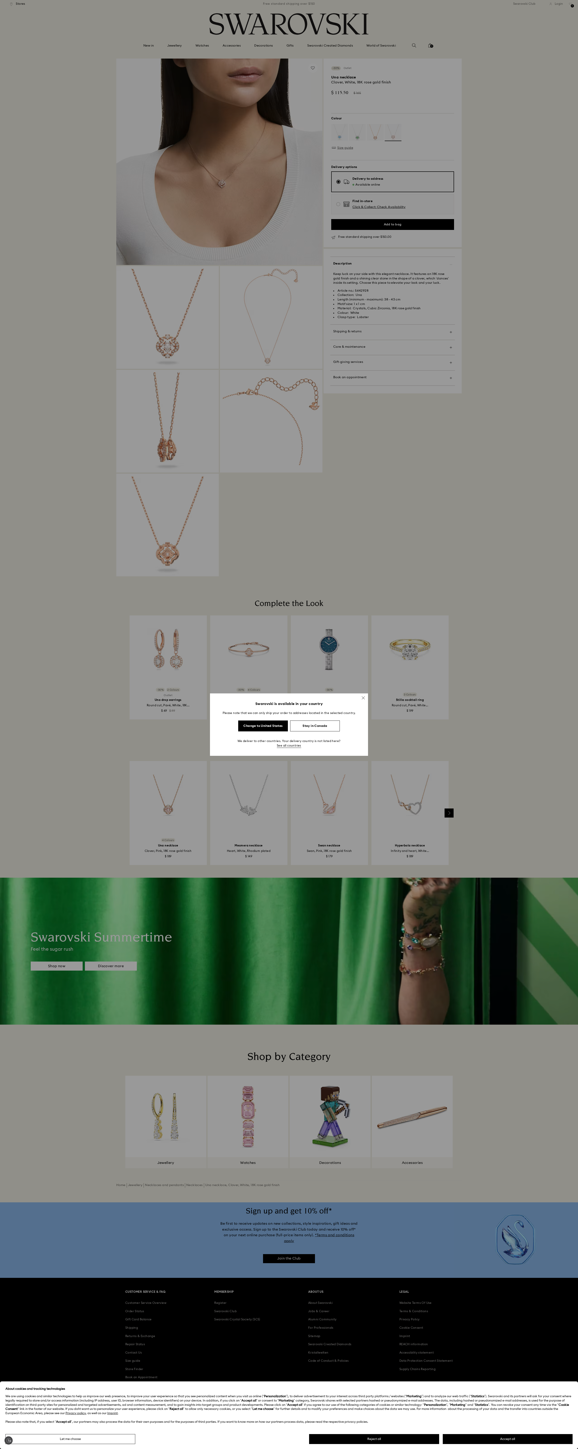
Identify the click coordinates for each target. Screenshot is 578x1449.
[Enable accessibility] (9, 1440)
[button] (363, 697)
